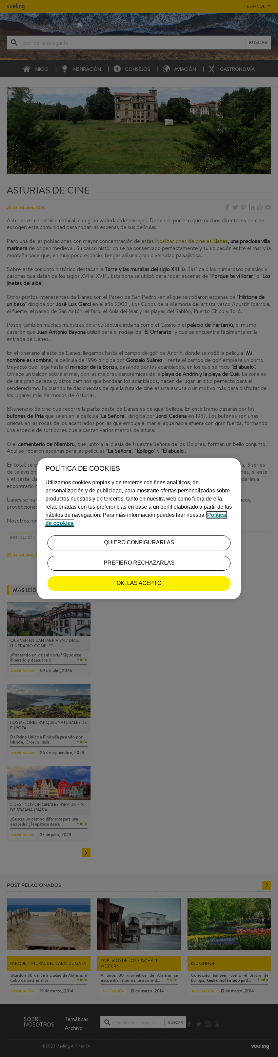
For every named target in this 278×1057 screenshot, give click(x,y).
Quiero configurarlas (139, 542)
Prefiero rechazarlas (139, 563)
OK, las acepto (139, 583)
